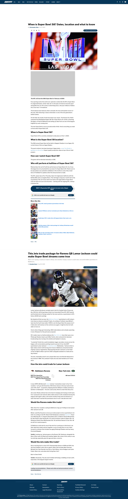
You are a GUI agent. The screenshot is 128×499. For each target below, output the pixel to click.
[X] (119, 1)
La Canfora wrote (52, 346)
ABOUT (58, 2)
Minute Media (22, 495)
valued (48, 384)
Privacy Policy (79, 487)
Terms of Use (94, 487)
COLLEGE (41, 2)
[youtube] (125, 1)
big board (67, 414)
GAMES (53, 2)
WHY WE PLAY (30, 2)
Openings (59, 485)
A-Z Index (93, 485)
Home (32, 241)
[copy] (39, 30)
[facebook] (117, 1)
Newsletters (45, 487)
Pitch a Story (60, 487)
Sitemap (32, 487)
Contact (44, 485)
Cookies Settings (80, 490)
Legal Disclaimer (47, 490)
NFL (15, 2)
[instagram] (122, 1)
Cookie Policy (33, 490)
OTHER (47, 2)
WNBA (36, 2)
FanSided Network (80, 485)
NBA (23, 2)
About (31, 485)
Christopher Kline (34, 27)
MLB (19, 2)
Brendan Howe (33, 264)
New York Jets (58, 335)
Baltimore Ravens (53, 319)
